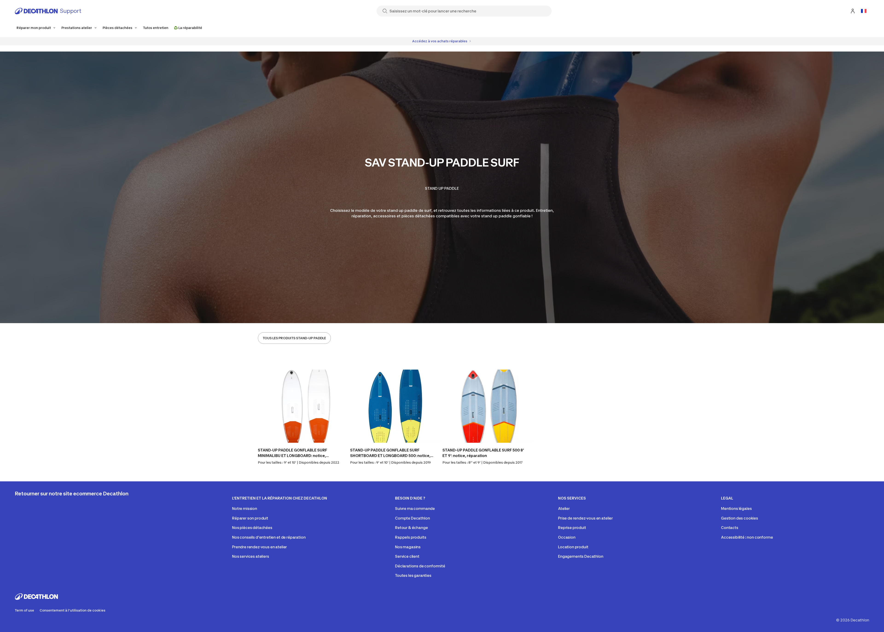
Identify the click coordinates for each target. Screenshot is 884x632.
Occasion (567, 537)
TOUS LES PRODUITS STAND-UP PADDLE (294, 338)
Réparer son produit (250, 518)
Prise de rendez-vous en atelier (585, 518)
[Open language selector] (863, 11)
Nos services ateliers (250, 556)
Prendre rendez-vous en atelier (259, 547)
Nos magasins (408, 547)
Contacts (729, 527)
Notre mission (244, 508)
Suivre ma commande (415, 508)
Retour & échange (411, 527)
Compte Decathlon (412, 518)
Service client (407, 556)
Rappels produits (410, 537)
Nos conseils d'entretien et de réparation (268, 537)
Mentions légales (736, 508)
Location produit (573, 547)
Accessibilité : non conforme (747, 537)
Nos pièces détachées (252, 527)
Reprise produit (572, 527)
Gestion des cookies (739, 518)
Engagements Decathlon (580, 556)
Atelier (564, 508)
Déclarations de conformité (420, 566)
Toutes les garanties (413, 575)
